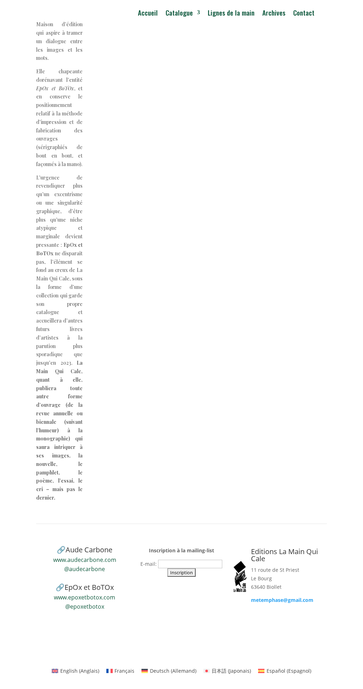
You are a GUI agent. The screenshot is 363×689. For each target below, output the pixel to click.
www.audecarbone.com (84, 560)
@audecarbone (84, 569)
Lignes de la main (231, 13)
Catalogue (179, 13)
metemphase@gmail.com (282, 600)
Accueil (148, 13)
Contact (303, 13)
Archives (273, 13)
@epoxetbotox (84, 606)
